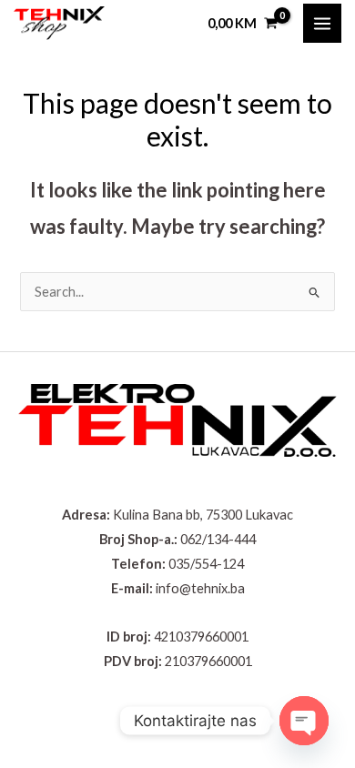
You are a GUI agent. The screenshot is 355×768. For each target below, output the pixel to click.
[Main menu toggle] (322, 23)
